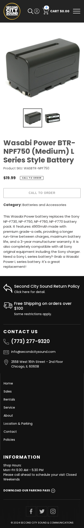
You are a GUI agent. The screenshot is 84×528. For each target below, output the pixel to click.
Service (9, 407)
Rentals (9, 399)
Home (8, 383)
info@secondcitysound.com (33, 351)
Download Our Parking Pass (26, 490)
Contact (10, 431)
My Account (36, 11)
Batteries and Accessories (44, 204)
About (8, 415)
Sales (8, 391)
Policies (9, 439)
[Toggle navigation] (76, 11)
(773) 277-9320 (30, 341)
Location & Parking (18, 423)
